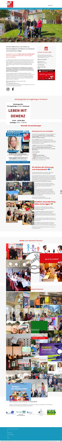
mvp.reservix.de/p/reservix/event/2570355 (39, 159)
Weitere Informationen (53, 441)
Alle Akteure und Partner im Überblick (23, 401)
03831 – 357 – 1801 (12, 82)
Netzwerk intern (50, 5)
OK (58, 441)
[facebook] (13, 87)
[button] (6, 412)
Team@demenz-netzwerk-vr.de (13, 83)
